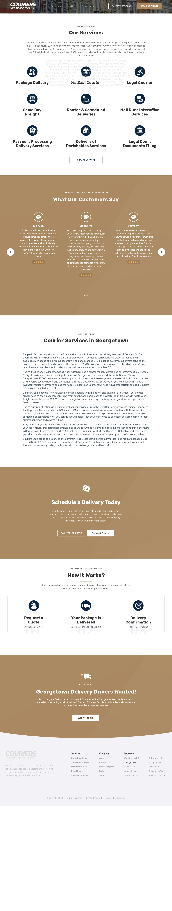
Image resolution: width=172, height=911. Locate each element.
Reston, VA (154, 767)
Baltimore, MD (155, 758)
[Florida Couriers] (21, 756)
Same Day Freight (80, 762)
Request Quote (100, 533)
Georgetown (130, 762)
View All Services (86, 160)
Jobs (101, 775)
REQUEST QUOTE (149, 6)
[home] (23, 6)
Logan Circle (130, 771)
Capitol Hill (129, 767)
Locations (71, 6)
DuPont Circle (131, 775)
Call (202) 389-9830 (121, 6)
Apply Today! (85, 717)
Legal (108, 798)
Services (56, 6)
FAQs (101, 771)
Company (88, 6)
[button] (56, 6)
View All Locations (158, 775)
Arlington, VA (155, 762)
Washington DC (131, 758)
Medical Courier (79, 767)
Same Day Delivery (80, 758)
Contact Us (105, 762)
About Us (103, 758)
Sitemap (120, 798)
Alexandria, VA (156, 771)
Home (74, 31)
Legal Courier (78, 771)
